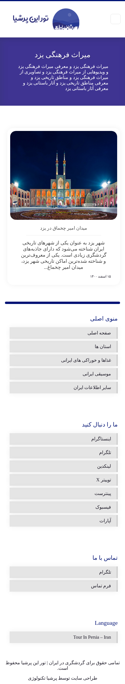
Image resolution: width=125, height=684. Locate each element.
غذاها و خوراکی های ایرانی (86, 360)
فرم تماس (101, 585)
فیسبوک (103, 507)
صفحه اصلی (99, 332)
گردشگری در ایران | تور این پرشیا (53, 662)
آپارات (105, 520)
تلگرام (105, 452)
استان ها (103, 346)
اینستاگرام (101, 438)
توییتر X (103, 479)
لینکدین (104, 466)
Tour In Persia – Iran (92, 637)
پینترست (102, 493)
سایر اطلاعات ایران (92, 387)
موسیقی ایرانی (97, 373)
